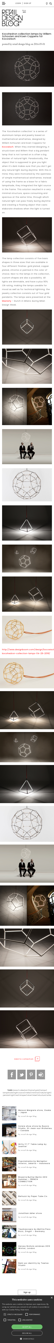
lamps (43, 1090)
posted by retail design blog (16, 44)
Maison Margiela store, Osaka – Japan (34, 1111)
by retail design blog (27, 1116)
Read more (25, 1310)
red (17, 1095)
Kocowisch (8, 146)
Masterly (6, 301)
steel (35, 1095)
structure (41, 1095)
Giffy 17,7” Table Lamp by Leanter (32, 1145)
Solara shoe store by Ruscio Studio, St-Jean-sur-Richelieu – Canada (35, 1128)
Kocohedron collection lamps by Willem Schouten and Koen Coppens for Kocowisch (26, 36)
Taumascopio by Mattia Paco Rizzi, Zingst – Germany (34, 1230)
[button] (5, 1314)
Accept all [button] (27, 1327)
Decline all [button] (27, 1333)
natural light (45, 1092)
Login (18, 3)
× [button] (52, 1298)
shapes (23, 1095)
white (49, 1095)
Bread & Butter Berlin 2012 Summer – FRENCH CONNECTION (32, 1179)
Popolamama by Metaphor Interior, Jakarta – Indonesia (34, 1162)
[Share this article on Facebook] (12, 1074)
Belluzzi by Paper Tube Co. (33, 1196)
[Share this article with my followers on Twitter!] (21, 1074)
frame (31, 1090)
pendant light (8, 1095)
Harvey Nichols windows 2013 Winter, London (34, 1247)
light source (19, 1092)
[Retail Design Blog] (27, 18)
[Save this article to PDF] (41, 1074)
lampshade (8, 1092)
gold (37, 1090)
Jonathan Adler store (30, 1213)
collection (23, 1090)
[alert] (27, 1319)
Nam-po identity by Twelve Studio (33, 1264)
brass (15, 1090)
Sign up (27, 3)
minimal (35, 1092)
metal (27, 1092)
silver (29, 1095)
